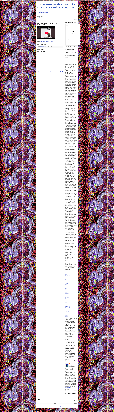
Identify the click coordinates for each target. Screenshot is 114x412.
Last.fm (66, 279)
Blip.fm (66, 292)
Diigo (66, 284)
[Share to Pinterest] (51, 46)
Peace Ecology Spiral (68, 310)
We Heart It (66, 283)
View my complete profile (68, 387)
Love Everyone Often (68, 307)
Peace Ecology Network (68, 275)
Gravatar (66, 288)
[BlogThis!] (49, 46)
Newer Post (39, 71)
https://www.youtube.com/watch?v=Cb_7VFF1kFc (47, 41)
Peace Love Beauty (67, 306)
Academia (66, 312)
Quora (66, 287)
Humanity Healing (67, 289)
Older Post (61, 71)
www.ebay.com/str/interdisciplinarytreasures (42, 12)
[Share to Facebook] (50, 46)
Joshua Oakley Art (67, 311)
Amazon (66, 301)
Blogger (60, 406)
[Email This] (48, 46)
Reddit (66, 274)
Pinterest (66, 315)
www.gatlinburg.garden (40, 17)
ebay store (66, 63)
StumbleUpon (67, 293)
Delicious (66, 280)
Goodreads (66, 278)
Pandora (66, 298)
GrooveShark (67, 297)
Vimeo (66, 302)
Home (50, 71)
